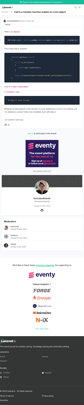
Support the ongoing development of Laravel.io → (43, 2)
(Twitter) (6, 373)
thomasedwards (42, 199)
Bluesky (48, 373)
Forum (5, 12)
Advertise (4, 400)
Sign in (30, 133)
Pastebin (3, 361)
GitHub (6, 377)
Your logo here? (42, 329)
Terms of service (7, 396)
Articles (45, 356)
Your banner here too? (42, 171)
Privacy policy (48, 396)
